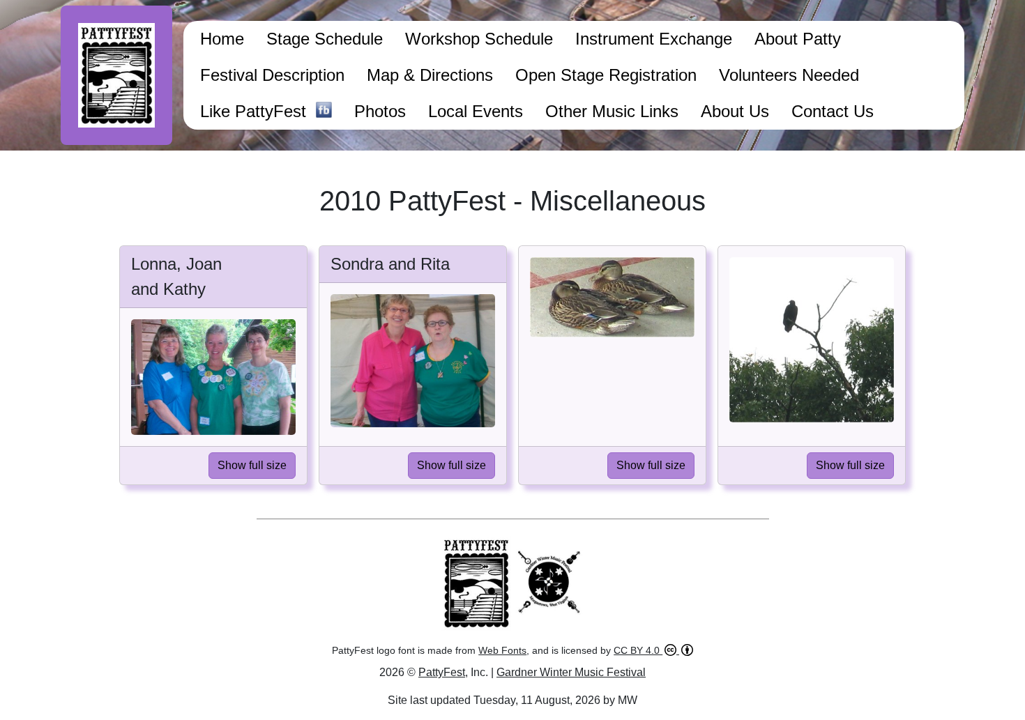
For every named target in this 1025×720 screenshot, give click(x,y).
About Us (735, 111)
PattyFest (441, 672)
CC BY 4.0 (638, 650)
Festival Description (272, 75)
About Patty (797, 38)
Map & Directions (430, 75)
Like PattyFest (258, 111)
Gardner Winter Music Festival (571, 672)
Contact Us (832, 111)
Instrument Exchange (653, 38)
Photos (380, 111)
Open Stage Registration (606, 75)
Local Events (475, 111)
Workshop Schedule (479, 38)
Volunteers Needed (789, 75)
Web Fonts (502, 650)
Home (222, 38)
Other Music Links (611, 111)
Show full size (252, 465)
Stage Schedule (324, 38)
